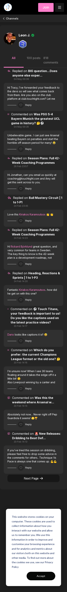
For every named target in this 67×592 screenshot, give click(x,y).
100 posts (33, 58)
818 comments (50, 60)
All (13, 58)
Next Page (31, 478)
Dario (10, 334)
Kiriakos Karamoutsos (32, 214)
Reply (28, 105)
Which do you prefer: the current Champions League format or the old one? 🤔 (35, 354)
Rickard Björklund (21, 246)
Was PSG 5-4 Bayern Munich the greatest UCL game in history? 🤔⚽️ (35, 118)
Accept (41, 576)
